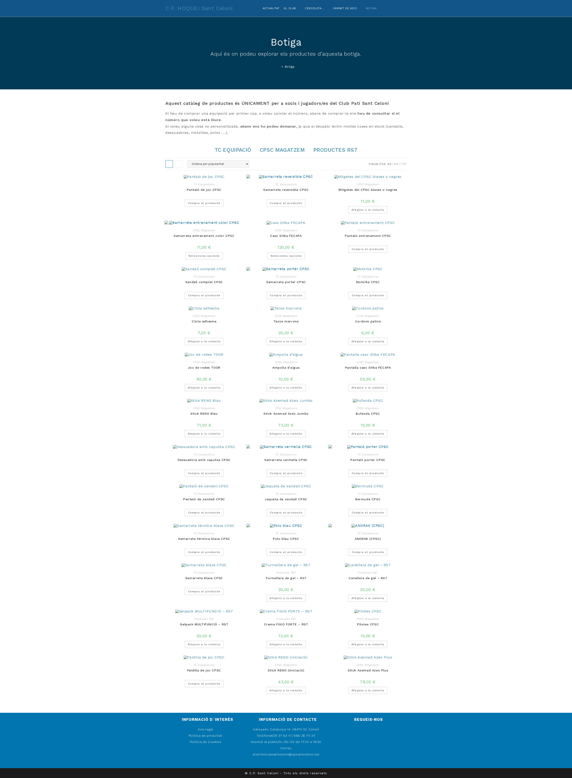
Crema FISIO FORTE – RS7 (286, 624)
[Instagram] (366, 757)
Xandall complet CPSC (204, 282)
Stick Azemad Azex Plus (368, 670)
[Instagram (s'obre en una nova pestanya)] (405, 7)
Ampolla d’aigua (286, 367)
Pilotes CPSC (368, 624)
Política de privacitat (205, 735)
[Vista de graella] (169, 164)
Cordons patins (368, 321)
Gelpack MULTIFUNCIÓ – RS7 (204, 624)
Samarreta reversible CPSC (286, 189)
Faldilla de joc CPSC (204, 670)
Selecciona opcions (204, 255)
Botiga (289, 66)
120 (396, 164)
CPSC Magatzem (368, 184)
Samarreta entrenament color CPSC (204, 236)
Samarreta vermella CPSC (286, 460)
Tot (404, 164)
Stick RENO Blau (204, 413)
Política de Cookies (205, 742)
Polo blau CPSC (286, 538)
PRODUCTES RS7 (335, 150)
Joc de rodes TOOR (204, 367)
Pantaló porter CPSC (367, 460)
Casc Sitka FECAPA (286, 236)
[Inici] (279, 66)
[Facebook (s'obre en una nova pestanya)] (397, 7)
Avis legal (205, 729)
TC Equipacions (203, 184)
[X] (366, 732)
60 (389, 164)
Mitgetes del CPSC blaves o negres (368, 189)
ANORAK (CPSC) (368, 538)
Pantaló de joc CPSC (204, 189)
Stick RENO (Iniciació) (286, 670)
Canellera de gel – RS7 (368, 578)
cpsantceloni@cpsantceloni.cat (293, 754)
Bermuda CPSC (368, 499)
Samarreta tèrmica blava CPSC (204, 538)
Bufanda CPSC (368, 413)
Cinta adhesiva (204, 321)
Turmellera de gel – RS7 (286, 578)
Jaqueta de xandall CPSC (286, 499)
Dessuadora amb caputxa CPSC (204, 460)
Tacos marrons (286, 321)
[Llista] (179, 164)
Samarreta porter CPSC (286, 282)
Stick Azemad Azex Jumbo (286, 413)
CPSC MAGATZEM (282, 150)
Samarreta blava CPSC (204, 578)
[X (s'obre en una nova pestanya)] (388, 7)
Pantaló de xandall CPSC (204, 499)
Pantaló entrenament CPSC (368, 236)
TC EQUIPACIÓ (233, 150)
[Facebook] (366, 745)
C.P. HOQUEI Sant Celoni (199, 8)
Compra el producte (204, 203)
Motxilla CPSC (368, 282)
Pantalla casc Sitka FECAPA (368, 367)
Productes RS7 (286, 572)
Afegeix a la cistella (367, 209)
